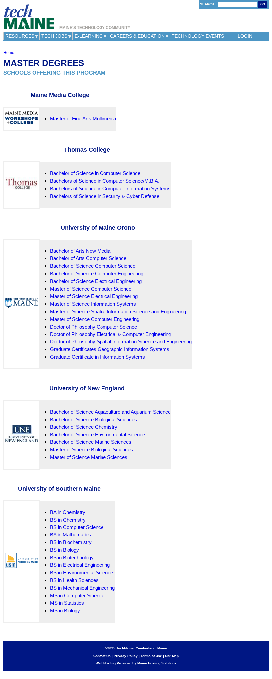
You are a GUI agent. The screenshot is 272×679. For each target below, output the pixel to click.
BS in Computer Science (76, 527)
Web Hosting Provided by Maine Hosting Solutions (136, 663)
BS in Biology (64, 550)
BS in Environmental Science (81, 572)
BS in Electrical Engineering (80, 565)
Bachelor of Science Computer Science (92, 266)
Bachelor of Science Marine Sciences (90, 442)
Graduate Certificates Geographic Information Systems (109, 349)
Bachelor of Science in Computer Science (95, 173)
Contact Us (102, 656)
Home (8, 52)
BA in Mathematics (70, 534)
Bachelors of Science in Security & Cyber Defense (104, 196)
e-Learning (89, 36)
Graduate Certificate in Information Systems (97, 357)
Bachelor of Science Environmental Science (97, 434)
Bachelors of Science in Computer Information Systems (110, 188)
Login (245, 36)
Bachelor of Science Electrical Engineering (96, 281)
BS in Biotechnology (72, 557)
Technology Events (198, 36)
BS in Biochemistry (71, 542)
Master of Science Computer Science (90, 289)
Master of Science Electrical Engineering (94, 296)
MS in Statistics (67, 603)
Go (262, 4)
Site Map (172, 656)
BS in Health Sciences (74, 580)
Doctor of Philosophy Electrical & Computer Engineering (110, 334)
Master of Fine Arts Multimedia (83, 118)
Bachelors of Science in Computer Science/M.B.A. (104, 181)
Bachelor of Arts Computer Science (88, 258)
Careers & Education (137, 36)
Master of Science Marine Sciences (88, 457)
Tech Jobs (54, 36)
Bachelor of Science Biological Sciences (93, 419)
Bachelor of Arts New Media (80, 251)
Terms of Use (151, 656)
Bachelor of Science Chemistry (83, 427)
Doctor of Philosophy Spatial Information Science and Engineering (121, 341)
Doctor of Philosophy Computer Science (93, 327)
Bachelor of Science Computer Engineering (96, 273)
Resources (19, 36)
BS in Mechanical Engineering (82, 588)
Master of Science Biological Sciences (91, 449)
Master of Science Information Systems (93, 304)
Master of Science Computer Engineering (94, 319)
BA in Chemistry (67, 512)
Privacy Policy (126, 656)
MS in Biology (65, 610)
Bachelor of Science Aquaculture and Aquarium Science (110, 412)
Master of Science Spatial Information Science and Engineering (118, 311)
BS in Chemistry (68, 520)
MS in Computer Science (77, 595)
